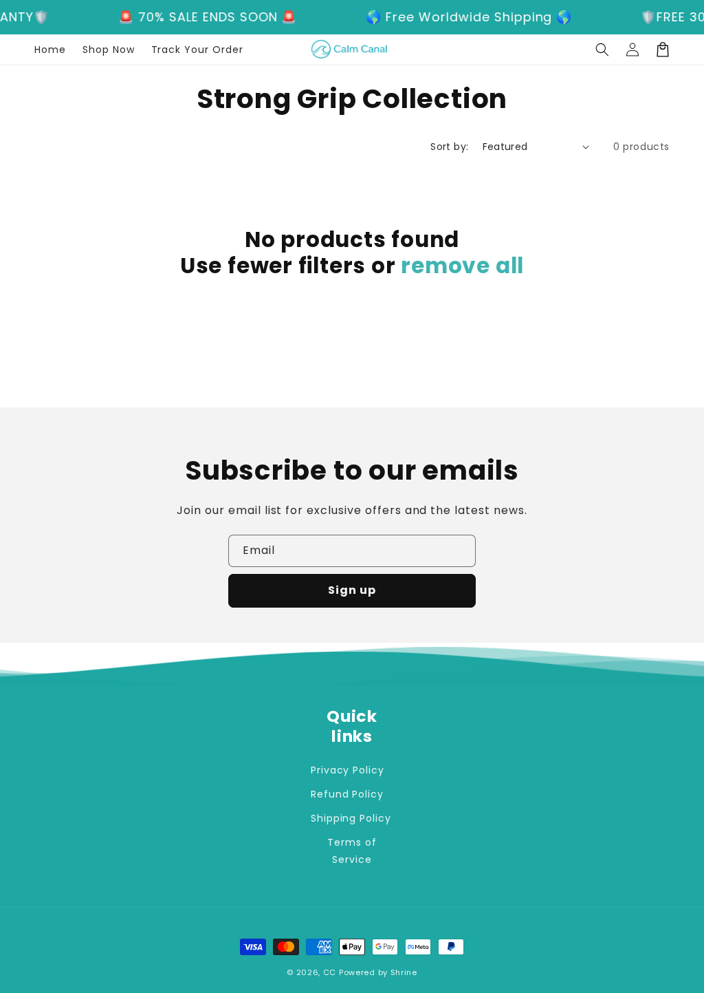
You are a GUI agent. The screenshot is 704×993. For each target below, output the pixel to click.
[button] (602, 49)
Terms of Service (352, 850)
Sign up (352, 590)
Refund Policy (347, 794)
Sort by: (449, 146)
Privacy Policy (347, 770)
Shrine (403, 972)
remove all (462, 266)
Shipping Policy (351, 818)
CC (329, 972)
